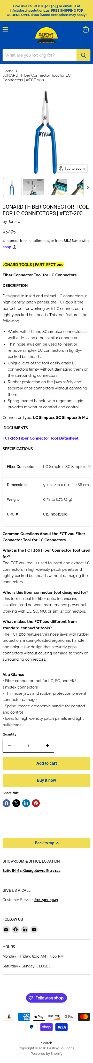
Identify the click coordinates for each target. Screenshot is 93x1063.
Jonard (14, 221)
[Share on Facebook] (6, 803)
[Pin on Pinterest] (36, 803)
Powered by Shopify (47, 1054)
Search (46, 1043)
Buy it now (46, 780)
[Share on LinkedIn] (26, 803)
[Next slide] (87, 187)
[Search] (83, 55)
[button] (12, 187)
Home (8, 71)
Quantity (9, 734)
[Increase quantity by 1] (47, 745)
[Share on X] (16, 803)
